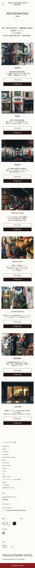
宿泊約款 (4, 482)
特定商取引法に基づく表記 (8, 487)
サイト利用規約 (5, 485)
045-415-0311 (8, 507)
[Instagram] (3, 533)
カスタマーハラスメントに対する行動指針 (11, 479)
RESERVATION (5, 446)
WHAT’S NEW (5, 462)
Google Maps (5, 499)
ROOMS (4, 449)
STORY (4, 471)
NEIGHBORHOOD (6, 465)
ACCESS (4, 468)
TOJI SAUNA (5, 454)
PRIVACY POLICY (6, 476)
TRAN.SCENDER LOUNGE (8, 457)
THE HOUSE (5, 451)
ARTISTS (4, 460)
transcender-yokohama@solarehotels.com (16, 510)
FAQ (3, 474)
